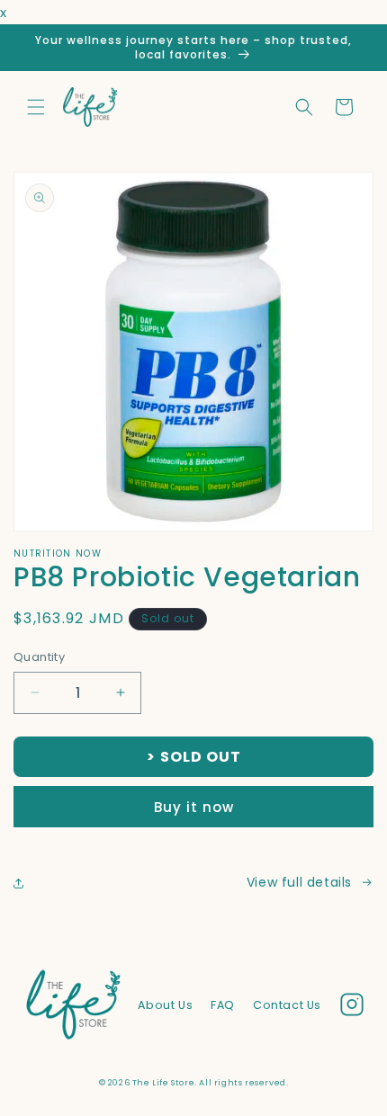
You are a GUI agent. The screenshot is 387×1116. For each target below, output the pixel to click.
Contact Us (287, 1005)
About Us (165, 1005)
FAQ (223, 1005)
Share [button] (51, 882)
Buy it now (194, 807)
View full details (299, 882)
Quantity (39, 656)
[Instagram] (351, 1008)
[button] (36, 107)
